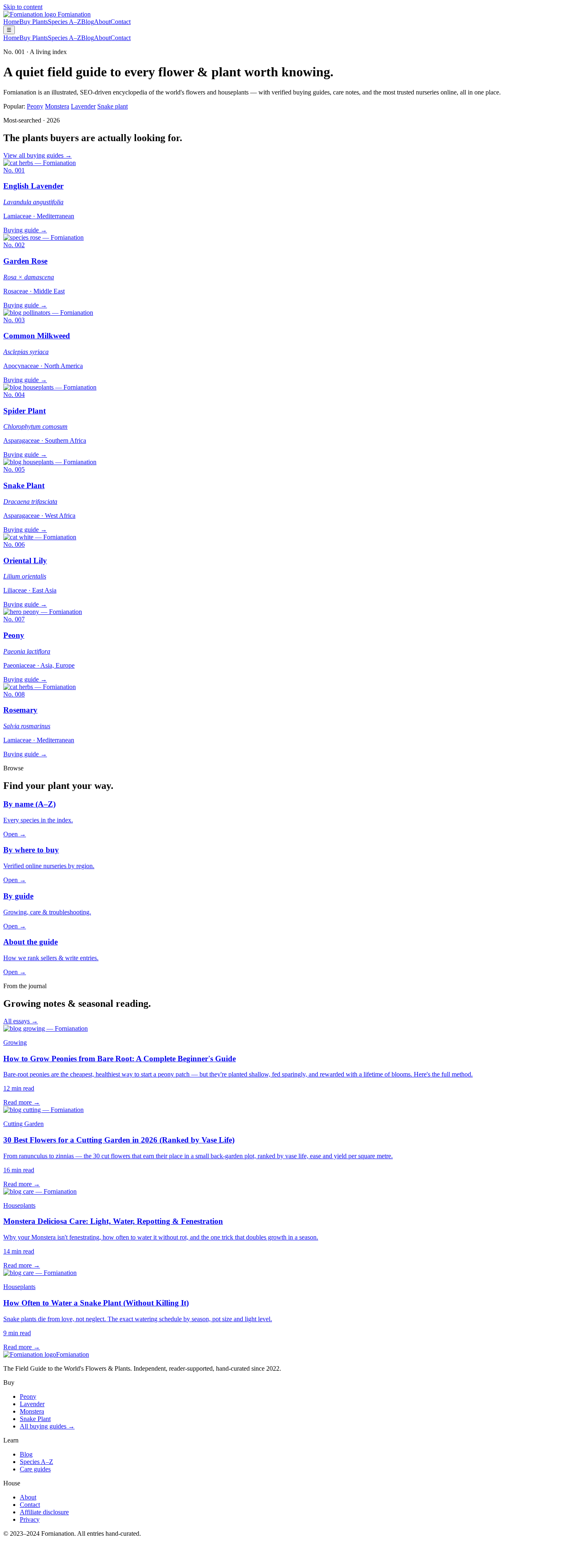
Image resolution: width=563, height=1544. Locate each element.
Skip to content (22, 6)
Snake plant (112, 106)
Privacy (30, 1519)
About (102, 21)
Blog (87, 21)
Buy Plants (33, 21)
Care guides (35, 1469)
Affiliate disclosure (44, 1512)
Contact (120, 21)
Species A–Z (64, 21)
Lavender (83, 106)
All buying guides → (47, 1426)
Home (11, 21)
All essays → (20, 1021)
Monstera (57, 106)
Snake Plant (35, 1418)
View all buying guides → (37, 155)
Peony (35, 106)
